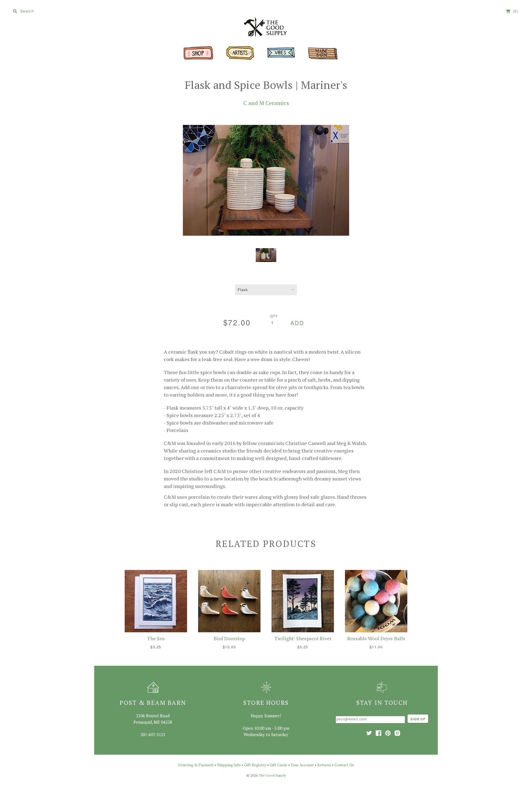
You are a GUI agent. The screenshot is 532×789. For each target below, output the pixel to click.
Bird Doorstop (229, 638)
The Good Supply (272, 775)
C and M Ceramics (266, 103)
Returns (324, 764)
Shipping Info (229, 764)
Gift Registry (255, 764)
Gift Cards (278, 764)
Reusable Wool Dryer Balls (376, 638)
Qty (274, 316)
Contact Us (344, 764)
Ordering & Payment (196, 764)
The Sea (156, 638)
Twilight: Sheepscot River (302, 638)
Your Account (302, 764)
